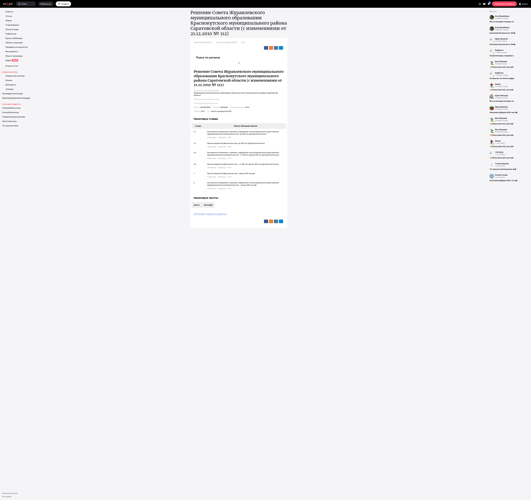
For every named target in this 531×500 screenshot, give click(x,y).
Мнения (493, 11)
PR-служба (6, 497)
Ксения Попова (501, 175)
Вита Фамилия (501, 61)
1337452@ (499, 152)
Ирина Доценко (501, 39)
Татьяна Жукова (502, 164)
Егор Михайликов (502, 16)
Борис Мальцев (501, 95)
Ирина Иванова (501, 107)
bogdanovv (499, 50)
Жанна (498, 84)
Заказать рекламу (10, 493)
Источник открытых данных (210, 214)
